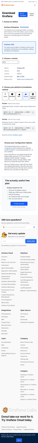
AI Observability (25, 256)
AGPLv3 (19, 73)
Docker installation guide (15, 135)
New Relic (4, 333)
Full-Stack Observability (27, 259)
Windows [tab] (12, 96)
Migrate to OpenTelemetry (28, 290)
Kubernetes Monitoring (8, 273)
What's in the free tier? (8, 262)
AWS (2, 319)
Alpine (30, 106)
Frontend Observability (8, 284)
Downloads (23, 319)
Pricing (3, 259)
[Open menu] (35, 5)
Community (4, 348)
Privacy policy (22, 245)
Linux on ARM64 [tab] (32, 97)
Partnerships (24, 348)
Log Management (25, 288)
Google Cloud (5, 322)
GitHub (22, 316)
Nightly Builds (32, 14)
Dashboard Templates (27, 322)
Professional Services (27, 362)
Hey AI (22, 364)
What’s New (5, 302)
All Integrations (6, 314)
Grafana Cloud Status (8, 305)
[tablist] (19, 96)
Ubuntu (6, 124)
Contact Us (23, 356)
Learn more (10, 436)
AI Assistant (5, 265)
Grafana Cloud (15, 420)
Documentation (6, 342)
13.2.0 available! (23, 14)
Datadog (4, 331)
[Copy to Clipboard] (33, 112)
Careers (22, 345)
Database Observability (8, 281)
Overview (4, 256)
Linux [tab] (5, 96)
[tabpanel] (19, 119)
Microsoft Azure (6, 325)
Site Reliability (24, 285)
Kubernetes (5, 328)
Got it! (19, 440)
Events (3, 350)
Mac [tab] (19, 96)
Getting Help (24, 359)
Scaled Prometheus (26, 277)
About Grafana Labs (26, 342)
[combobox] (10, 62)
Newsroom (23, 350)
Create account (19, 203)
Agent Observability (7, 268)
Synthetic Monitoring (7, 287)
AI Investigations (6, 300)
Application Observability (9, 271)
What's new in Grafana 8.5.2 (25, 79)
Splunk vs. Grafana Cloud (28, 399)
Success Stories (25, 353)
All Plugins (4, 316)
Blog (2, 345)
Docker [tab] (26, 96)
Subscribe (31, 241)
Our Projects (24, 314)
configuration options (10, 148)
